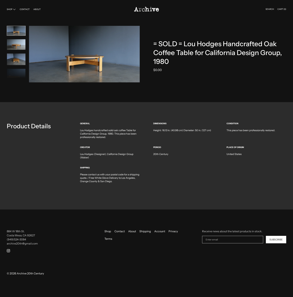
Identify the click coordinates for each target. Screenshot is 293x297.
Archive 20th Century (30, 273)
